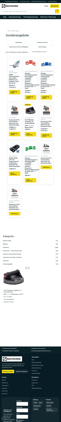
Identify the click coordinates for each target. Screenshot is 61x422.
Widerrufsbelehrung (37, 388)
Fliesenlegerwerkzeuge (30, 17)
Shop (4, 17)
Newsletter (4, 388)
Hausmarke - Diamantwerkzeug (12, 250)
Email (18, 413)
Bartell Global (7, 240)
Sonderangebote (8, 264)
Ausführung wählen (14, 92)
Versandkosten (10, 299)
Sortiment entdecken (21, 371)
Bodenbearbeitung (36, 368)
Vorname (18, 401)
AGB (33, 385)
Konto (46, 6)
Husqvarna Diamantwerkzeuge (12, 254)
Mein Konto (5, 391)
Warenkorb (54, 6)
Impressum (34, 380)
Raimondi (5, 260)
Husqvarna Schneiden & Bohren (12, 257)
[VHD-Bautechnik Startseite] (22, 6)
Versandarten (5, 385)
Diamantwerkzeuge (15, 17)
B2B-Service (5, 382)
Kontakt (4, 380)
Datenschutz (35, 382)
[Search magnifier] (57, 11)
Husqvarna (34, 370)
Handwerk (6, 247)
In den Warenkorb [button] (29, 134)
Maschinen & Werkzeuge (48, 17)
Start (9, 30)
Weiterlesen (46, 167)
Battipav (5, 244)
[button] (3, 418)
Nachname (19, 407)
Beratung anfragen (8, 371)
